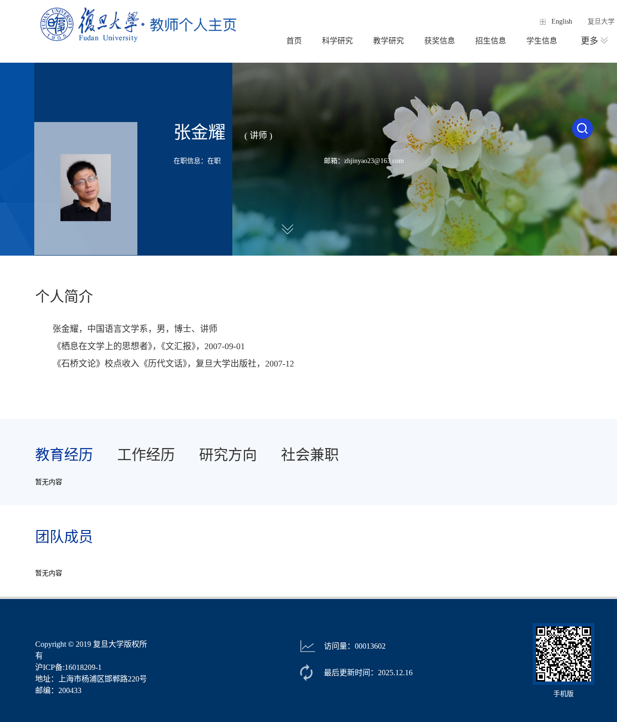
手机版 (563, 693)
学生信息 (541, 41)
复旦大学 (601, 21)
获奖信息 (439, 41)
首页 (294, 41)
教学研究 (388, 41)
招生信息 (490, 41)
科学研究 (337, 41)
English (561, 21)
